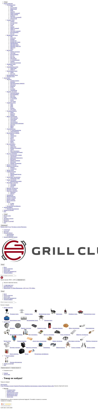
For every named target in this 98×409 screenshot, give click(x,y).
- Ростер (12, 186)
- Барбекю (12, 16)
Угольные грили (11, 5)
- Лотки (12, 149)
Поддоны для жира (12, 189)
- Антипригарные (14, 93)
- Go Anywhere (13, 22)
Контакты (6, 220)
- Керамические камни (16, 181)
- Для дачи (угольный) (15, 17)
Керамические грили (12, 35)
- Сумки (12, 203)
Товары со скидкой (9, 210)
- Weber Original (14, 14)
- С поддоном (13, 98)
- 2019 (11, 104)
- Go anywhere (13, 7)
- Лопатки (12, 140)
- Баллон (12, 173)
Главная (6, 373)
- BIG (11, 36)
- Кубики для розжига (15, 148)
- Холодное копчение (15, 62)
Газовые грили (10, 20)
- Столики (12, 89)
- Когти (12, 138)
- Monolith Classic (14, 44)
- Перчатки (13, 192)
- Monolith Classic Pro (15, 46)
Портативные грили (12, 71)
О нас (5, 217)
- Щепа (11, 127)
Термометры (10, 195)
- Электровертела (14, 131)
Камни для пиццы (11, 180)
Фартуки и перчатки (12, 191)
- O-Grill (12, 24)
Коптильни (10, 50)
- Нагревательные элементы (17, 83)
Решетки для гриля (12, 91)
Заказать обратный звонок (10, 237)
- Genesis (12, 21)
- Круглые (12, 95)
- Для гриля (13, 184)
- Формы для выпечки (15, 163)
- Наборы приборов (15, 160)
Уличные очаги (11, 76)
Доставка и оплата (8, 218)
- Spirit (11, 25)
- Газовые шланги (14, 80)
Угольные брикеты (12, 111)
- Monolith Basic (14, 43)
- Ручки (12, 87)
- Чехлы (12, 204)
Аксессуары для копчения (13, 177)
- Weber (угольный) (15, 13)
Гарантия (16, 386)
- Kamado (12, 39)
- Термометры (13, 90)
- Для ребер (13, 185)
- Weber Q (12, 29)
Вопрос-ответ (7, 215)
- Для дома (12, 53)
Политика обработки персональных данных (30, 386)
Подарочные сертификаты (14, 206)
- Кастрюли (13, 159)
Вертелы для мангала (12, 188)
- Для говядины (14, 117)
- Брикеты (12, 113)
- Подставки (13, 97)
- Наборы (12, 115)
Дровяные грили (11, 64)
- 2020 (11, 105)
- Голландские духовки (16, 155)
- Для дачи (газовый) (15, 31)
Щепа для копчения (12, 116)
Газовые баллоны (11, 171)
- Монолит (12, 47)
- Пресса (12, 142)
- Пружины (13, 84)
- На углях (12, 57)
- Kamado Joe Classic (15, 42)
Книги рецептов (11, 200)
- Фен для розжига (14, 151)
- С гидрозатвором (14, 60)
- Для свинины (14, 122)
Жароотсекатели (11, 196)
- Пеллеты (12, 124)
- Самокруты (13, 168)
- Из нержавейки (14, 32)
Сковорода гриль (11, 102)
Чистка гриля (10, 170)
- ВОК (11, 106)
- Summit (12, 27)
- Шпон (12, 126)
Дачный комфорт (8, 207)
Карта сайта (51, 386)
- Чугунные (13, 101)
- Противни (13, 162)
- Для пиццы (13, 156)
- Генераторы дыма (15, 178)
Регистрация (10, 235)
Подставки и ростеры (12, 182)
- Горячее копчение (15, 51)
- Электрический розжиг (16, 152)
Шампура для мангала (12, 166)
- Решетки (12, 86)
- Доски (12, 137)
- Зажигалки (13, 146)
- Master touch (13, 9)
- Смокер (12, 61)
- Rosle (11, 10)
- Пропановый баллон (15, 174)
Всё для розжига (11, 144)
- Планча (12, 108)
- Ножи (12, 141)
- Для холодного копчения (16, 123)
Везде (5, 267)
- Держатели (13, 135)
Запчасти (9, 79)
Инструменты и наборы (13, 133)
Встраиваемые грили (12, 75)
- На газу (12, 33)
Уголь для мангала (11, 164)
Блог (5, 211)
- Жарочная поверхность (16, 157)
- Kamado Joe (13, 40)
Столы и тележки (11, 197)
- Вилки (12, 134)
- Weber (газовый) (14, 28)
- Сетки (12, 100)
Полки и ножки (11, 199)
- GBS (11, 6)
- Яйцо (11, 49)
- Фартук (12, 193)
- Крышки (12, 82)
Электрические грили (12, 67)
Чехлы (8, 202)
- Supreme (12, 11)
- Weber (12, 72)
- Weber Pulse (13, 68)
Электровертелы (11, 129)
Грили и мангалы (8, 3)
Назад (5, 2)
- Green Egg (13, 38)
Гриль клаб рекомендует (10, 271)
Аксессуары (7, 78)
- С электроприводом (15, 130)
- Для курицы (13, 119)
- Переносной (13, 18)
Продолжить (4, 384)
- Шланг (12, 175)
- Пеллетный (13, 58)
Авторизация (10, 234)
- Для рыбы (13, 120)
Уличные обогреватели (13, 208)
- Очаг (11, 65)
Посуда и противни (12, 153)
